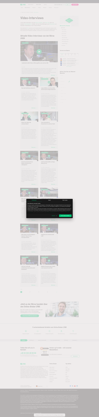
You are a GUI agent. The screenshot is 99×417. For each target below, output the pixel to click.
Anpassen (53, 215)
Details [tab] (49, 200)
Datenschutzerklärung (51, 212)
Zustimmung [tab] (34, 200)
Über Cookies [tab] (64, 200)
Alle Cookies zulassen (65, 215)
